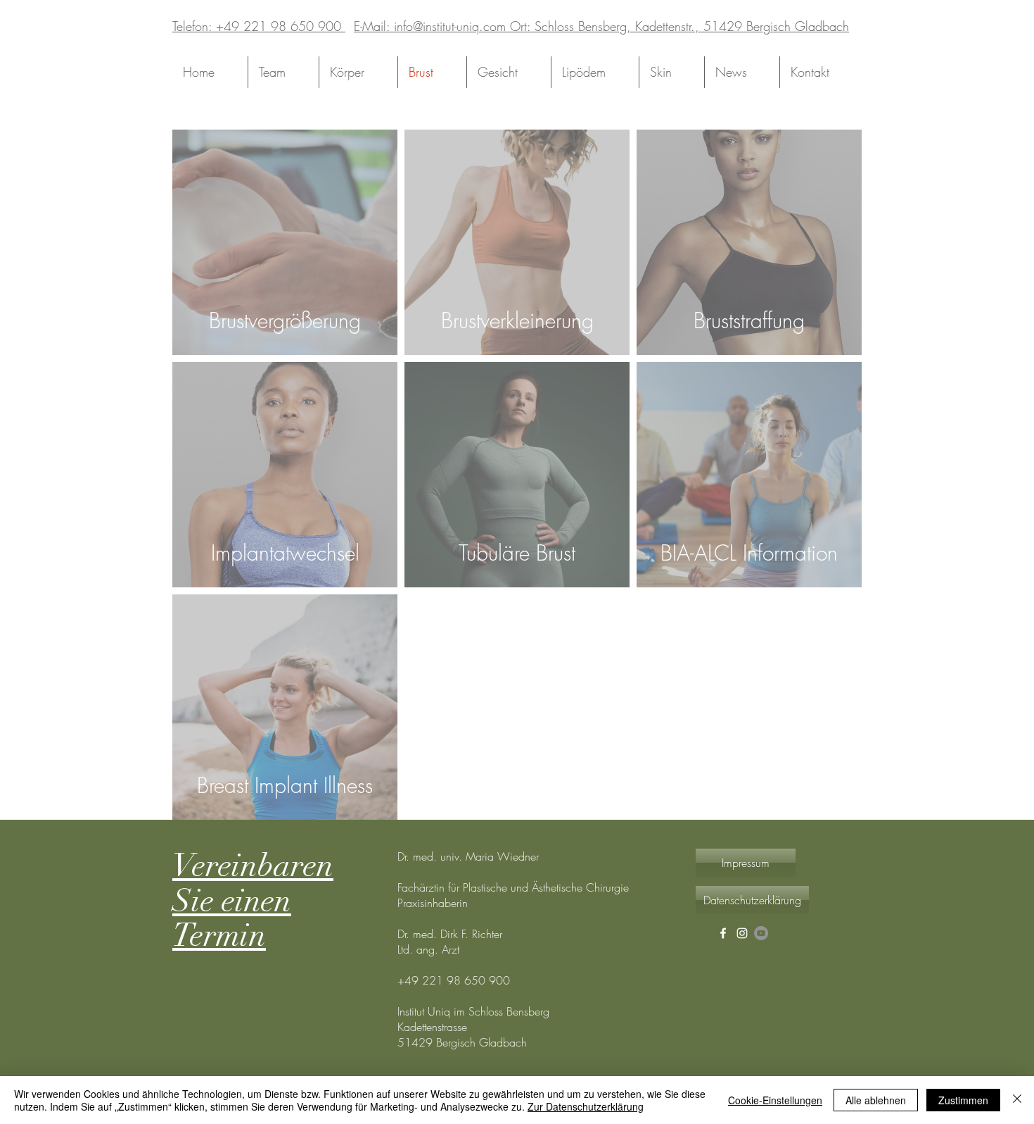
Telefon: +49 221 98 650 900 (258, 26)
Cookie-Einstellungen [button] (775, 1100)
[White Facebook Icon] (723, 933)
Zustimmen (963, 1100)
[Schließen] (1017, 1100)
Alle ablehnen (875, 1100)
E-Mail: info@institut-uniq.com (430, 26)
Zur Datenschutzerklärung (586, 1106)
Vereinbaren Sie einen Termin (252, 901)
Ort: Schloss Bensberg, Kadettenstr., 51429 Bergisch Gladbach (677, 26)
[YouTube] (761, 933)
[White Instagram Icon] (742, 933)
